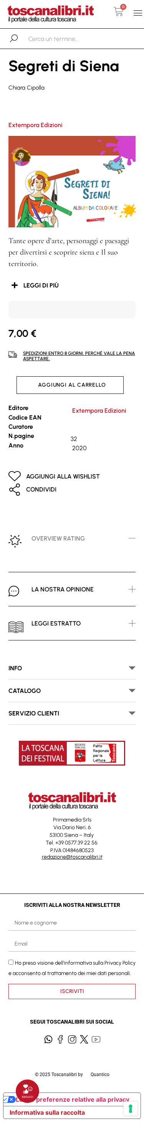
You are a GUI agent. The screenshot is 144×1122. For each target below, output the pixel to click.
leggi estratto (56, 623)
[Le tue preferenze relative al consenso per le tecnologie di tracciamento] (130, 1108)
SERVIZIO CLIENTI (33, 713)
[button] (137, 13)
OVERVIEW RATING (58, 538)
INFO (15, 668)
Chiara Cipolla (26, 87)
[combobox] (68, 39)
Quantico (100, 1074)
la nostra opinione (62, 589)
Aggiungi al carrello (72, 385)
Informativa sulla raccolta (47, 1112)
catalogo (24, 690)
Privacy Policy (120, 962)
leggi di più (41, 285)
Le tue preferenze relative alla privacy (72, 1099)
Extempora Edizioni (35, 125)
